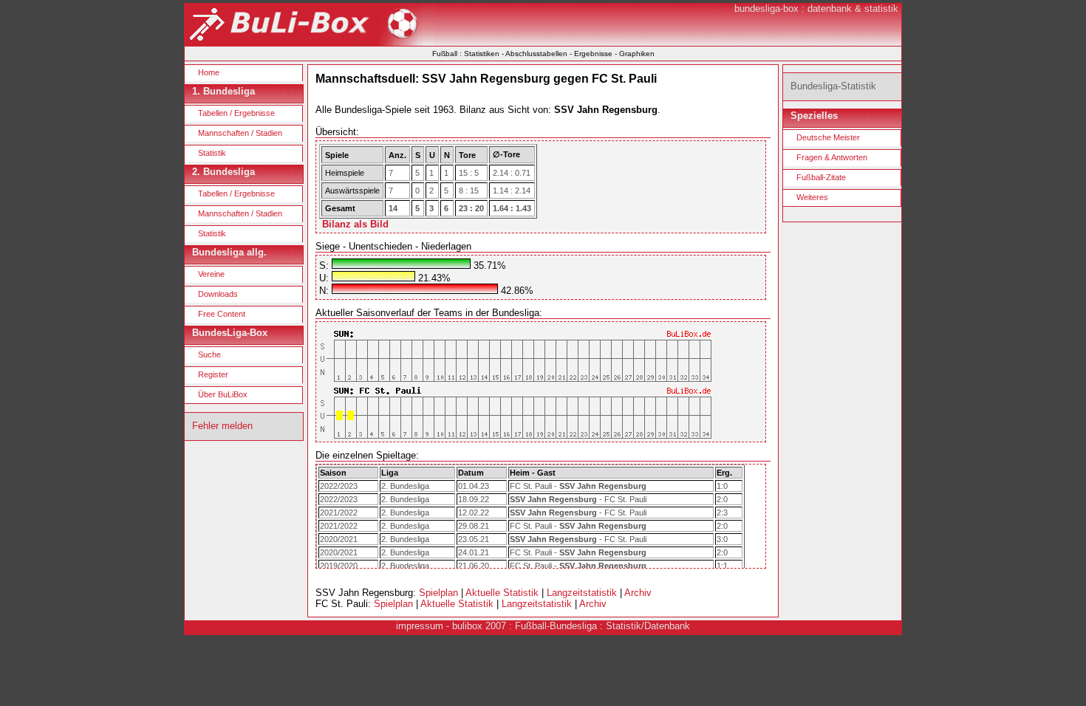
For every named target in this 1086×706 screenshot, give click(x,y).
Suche (209, 354)
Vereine (211, 274)
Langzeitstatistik (582, 592)
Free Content (221, 313)
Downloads (218, 293)
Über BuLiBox (222, 394)
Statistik (212, 152)
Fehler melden (222, 425)
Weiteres (812, 197)
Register (213, 374)
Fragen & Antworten (831, 157)
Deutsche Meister (828, 137)
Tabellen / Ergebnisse (236, 113)
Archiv (638, 592)
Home (208, 72)
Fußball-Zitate (821, 177)
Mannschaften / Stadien (240, 132)
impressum (419, 625)
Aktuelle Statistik (502, 592)
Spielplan (438, 592)
